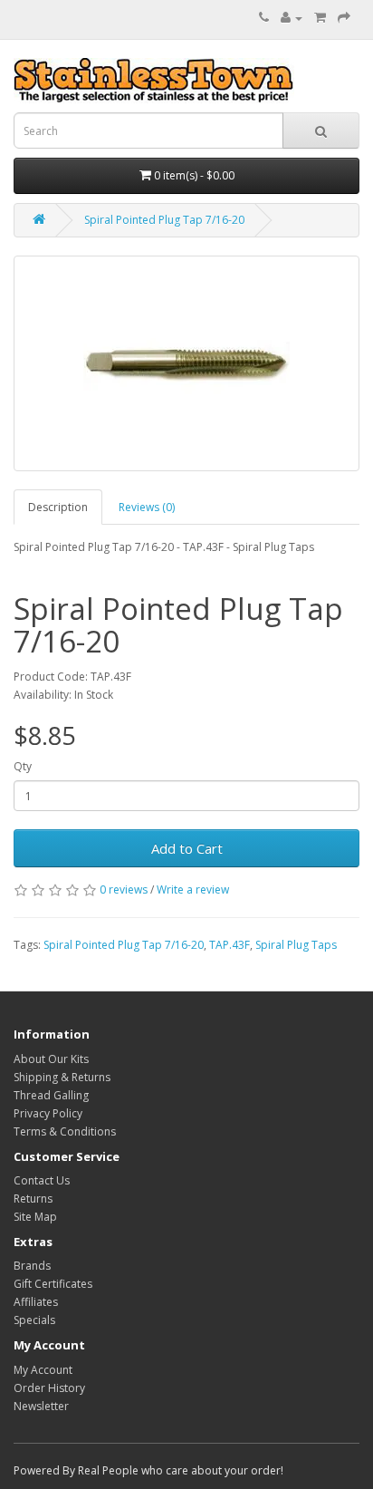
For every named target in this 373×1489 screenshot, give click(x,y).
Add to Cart (187, 848)
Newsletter (41, 1406)
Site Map (35, 1216)
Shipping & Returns (62, 1077)
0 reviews (124, 889)
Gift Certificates (53, 1283)
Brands (32, 1265)
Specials (34, 1320)
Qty (23, 766)
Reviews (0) (147, 507)
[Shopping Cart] (320, 17)
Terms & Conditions (65, 1131)
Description (58, 507)
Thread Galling (51, 1095)
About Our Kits (51, 1059)
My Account (43, 1370)
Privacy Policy (48, 1113)
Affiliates (36, 1302)
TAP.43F (229, 944)
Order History (49, 1388)
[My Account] (291, 17)
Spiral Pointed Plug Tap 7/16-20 (164, 219)
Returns (33, 1198)
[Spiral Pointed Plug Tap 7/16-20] (186, 363)
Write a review (193, 889)
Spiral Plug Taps (296, 944)
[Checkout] (344, 17)
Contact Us (42, 1180)
